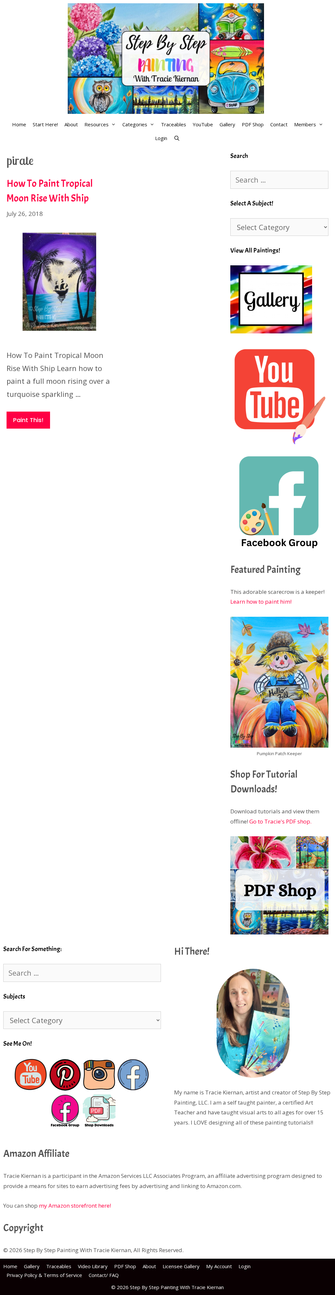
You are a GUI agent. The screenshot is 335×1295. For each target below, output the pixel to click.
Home (19, 124)
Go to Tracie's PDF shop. (280, 821)
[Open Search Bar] (176, 138)
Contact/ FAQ (104, 1275)
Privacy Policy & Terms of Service (44, 1275)
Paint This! (28, 420)
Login (161, 138)
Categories (134, 124)
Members (305, 124)
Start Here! (45, 124)
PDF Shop (253, 124)
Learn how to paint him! (260, 601)
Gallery (227, 124)
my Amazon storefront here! (75, 1205)
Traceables (173, 124)
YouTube (203, 124)
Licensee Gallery (181, 1266)
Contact (279, 124)
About (71, 124)
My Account (219, 1266)
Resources (96, 124)
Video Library (93, 1266)
